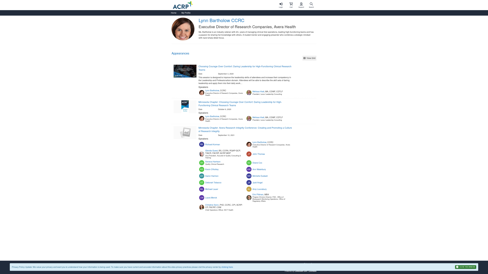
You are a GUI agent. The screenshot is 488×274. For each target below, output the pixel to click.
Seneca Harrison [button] (212, 161)
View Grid (310, 58)
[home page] (196, 5)
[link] (281, 5)
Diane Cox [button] (257, 162)
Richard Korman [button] (212, 144)
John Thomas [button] (259, 153)
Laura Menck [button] (211, 197)
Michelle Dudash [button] (260, 175)
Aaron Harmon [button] (211, 175)
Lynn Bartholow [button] (212, 90)
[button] (291, 5)
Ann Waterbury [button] (259, 169)
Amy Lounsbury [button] (260, 189)
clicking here (227, 267)
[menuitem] (173, 13)
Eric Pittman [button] (258, 194)
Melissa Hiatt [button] (258, 91)
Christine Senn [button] (212, 204)
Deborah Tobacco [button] (213, 182)
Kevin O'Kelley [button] (212, 169)
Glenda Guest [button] (211, 150)
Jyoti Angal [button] (258, 182)
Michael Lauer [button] (211, 189)
